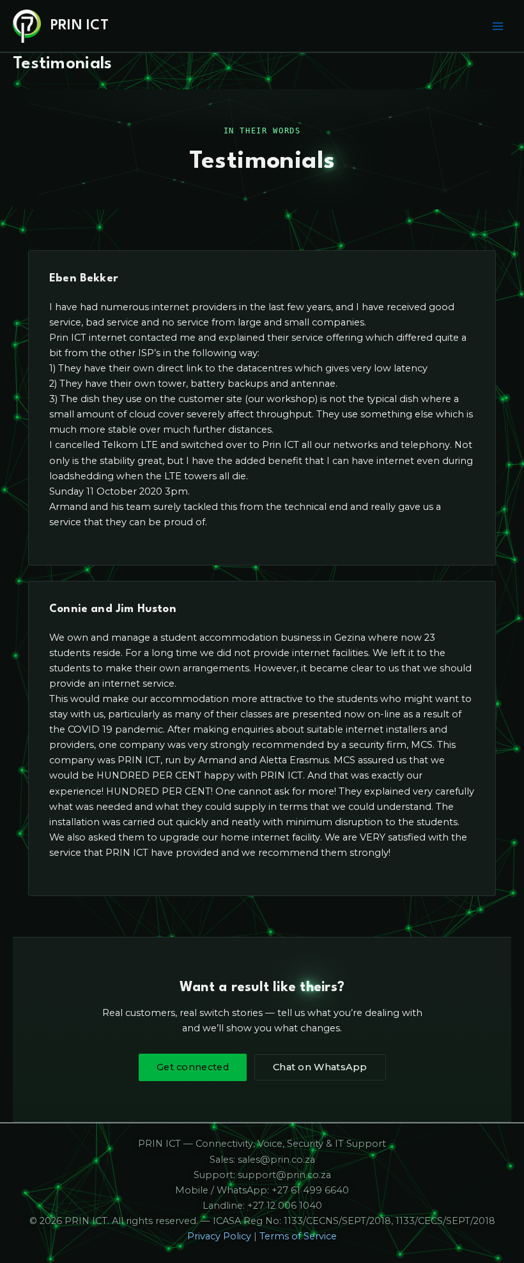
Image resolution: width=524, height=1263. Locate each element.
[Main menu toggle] (497, 26)
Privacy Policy (219, 1236)
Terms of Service (298, 1236)
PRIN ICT (79, 26)
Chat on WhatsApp (320, 1067)
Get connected (193, 1067)
